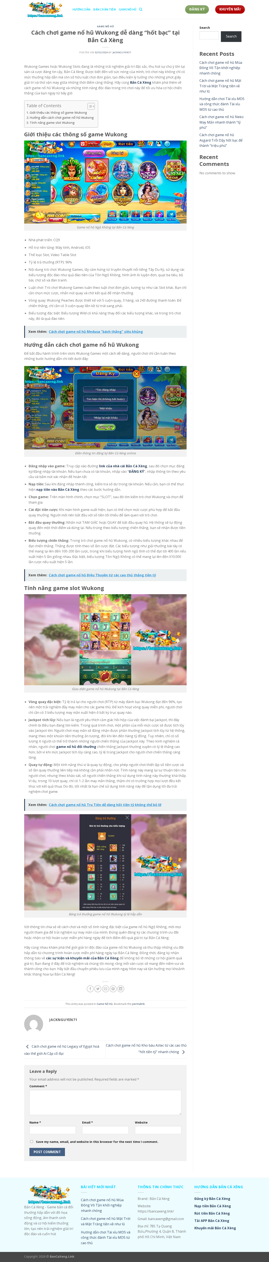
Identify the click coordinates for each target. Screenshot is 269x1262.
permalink (138, 1004)
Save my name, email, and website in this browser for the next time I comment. (97, 1142)
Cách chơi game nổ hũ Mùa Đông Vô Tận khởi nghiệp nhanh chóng (220, 68)
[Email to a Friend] (105, 988)
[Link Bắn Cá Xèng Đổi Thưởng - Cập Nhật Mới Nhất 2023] (45, 9)
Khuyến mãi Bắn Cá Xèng (215, 1228)
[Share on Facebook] (90, 988)
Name (35, 1122)
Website (141, 1122)
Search (204, 28)
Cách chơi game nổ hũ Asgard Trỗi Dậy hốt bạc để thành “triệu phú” (221, 140)
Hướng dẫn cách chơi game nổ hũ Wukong (62, 117)
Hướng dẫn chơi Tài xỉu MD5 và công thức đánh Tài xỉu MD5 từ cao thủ (221, 104)
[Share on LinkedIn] (120, 988)
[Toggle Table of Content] (89, 106)
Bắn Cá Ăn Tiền (104, 9)
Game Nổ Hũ (127, 9)
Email (87, 1122)
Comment (38, 1086)
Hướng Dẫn (81, 9)
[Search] (140, 9)
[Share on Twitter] (97, 988)
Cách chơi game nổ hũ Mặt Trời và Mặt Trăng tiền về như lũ (220, 86)
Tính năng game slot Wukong (52, 122)
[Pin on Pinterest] (113, 988)
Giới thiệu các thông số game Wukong (58, 112)
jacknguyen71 (122, 52)
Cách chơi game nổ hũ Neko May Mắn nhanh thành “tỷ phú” (221, 122)
